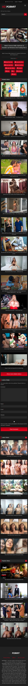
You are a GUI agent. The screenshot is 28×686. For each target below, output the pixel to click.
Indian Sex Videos (10, 68)
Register (20, 1)
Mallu (8, 71)
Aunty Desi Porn (19, 61)
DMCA (13, 657)
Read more (13, 58)
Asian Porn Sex (9, 61)
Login (16, 1)
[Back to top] (24, 682)
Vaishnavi (20, 71)
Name (2, 403)
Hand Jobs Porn (9, 65)
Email (2, 409)
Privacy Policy (6, 657)
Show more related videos (14, 374)
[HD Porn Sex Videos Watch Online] (11, 7)
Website (2, 415)
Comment (3, 387)
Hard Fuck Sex (20, 65)
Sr (13, 71)
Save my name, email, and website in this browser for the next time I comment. (14, 424)
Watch (14, 74)
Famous (20, 68)
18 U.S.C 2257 (21, 657)
